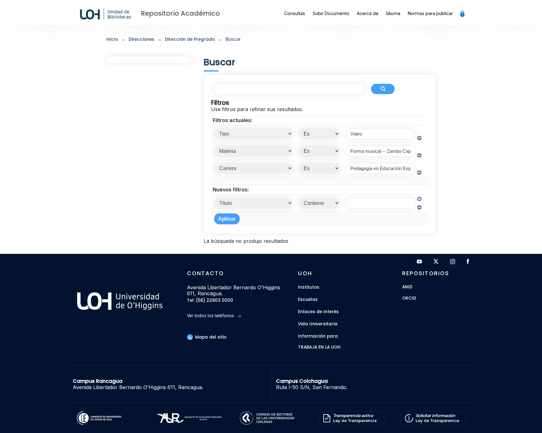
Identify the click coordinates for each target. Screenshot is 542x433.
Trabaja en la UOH (319, 347)
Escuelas (308, 299)
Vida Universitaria (317, 324)
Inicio (112, 39)
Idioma (393, 13)
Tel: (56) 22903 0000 (210, 300)
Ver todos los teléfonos (211, 315)
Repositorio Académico (180, 13)
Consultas (294, 13)
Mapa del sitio (210, 337)
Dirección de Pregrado (190, 39)
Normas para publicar (430, 13)
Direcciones (141, 39)
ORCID (409, 298)
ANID (407, 287)
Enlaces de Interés (318, 312)
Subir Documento (331, 13)
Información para (318, 336)
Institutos (308, 287)
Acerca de (368, 13)
